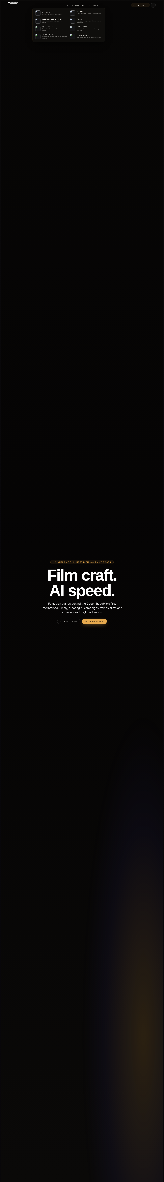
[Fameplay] (13, 5)
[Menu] (153, 5)
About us (85, 5)
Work (77, 5)
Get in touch (140, 5)
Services (69, 5)
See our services (68, 621)
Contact (95, 5)
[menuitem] (51, 13)
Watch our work (94, 621)
